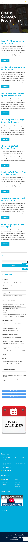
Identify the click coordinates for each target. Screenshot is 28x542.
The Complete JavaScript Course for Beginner (12, 121)
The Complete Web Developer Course (9, 147)
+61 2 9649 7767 (7, 467)
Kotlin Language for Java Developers (12, 225)
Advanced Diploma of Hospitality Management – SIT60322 (14, 366)
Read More (5, 60)
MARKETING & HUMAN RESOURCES (10, 334)
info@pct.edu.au (7, 470)
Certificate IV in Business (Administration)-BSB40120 (13, 304)
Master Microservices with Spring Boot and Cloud (13, 94)
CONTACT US (25, 266)
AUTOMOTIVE (5, 288)
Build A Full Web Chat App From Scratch (13, 68)
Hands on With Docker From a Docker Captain (14, 173)
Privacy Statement (14, 539)
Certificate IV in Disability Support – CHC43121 (12, 326)
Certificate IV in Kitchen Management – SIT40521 (12, 361)
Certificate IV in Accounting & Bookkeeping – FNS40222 (13, 282)
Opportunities (18, 482)
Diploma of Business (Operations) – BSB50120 (12, 306)
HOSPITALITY (5, 358)
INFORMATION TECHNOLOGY (8, 369)
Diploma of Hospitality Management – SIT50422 (12, 363)
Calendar (4, 484)
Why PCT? (4, 482)
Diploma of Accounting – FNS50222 (10, 285)
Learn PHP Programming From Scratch (12, 42)
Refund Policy (5, 479)
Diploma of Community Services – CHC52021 (12, 330)
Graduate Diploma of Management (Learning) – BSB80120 (14, 314)
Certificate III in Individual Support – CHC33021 (12, 323)
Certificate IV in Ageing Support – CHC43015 (11, 328)
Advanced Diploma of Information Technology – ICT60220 (14, 373)
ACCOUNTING (5, 279)
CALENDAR (25, 268)
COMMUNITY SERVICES (7, 320)
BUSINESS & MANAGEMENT (8, 301)
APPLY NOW (25, 263)
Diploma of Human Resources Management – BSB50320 (14, 350)
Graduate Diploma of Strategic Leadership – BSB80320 (13, 316)
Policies (16, 479)
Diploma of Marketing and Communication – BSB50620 (13, 341)
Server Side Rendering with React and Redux (13, 199)
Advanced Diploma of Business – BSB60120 (11, 308)
